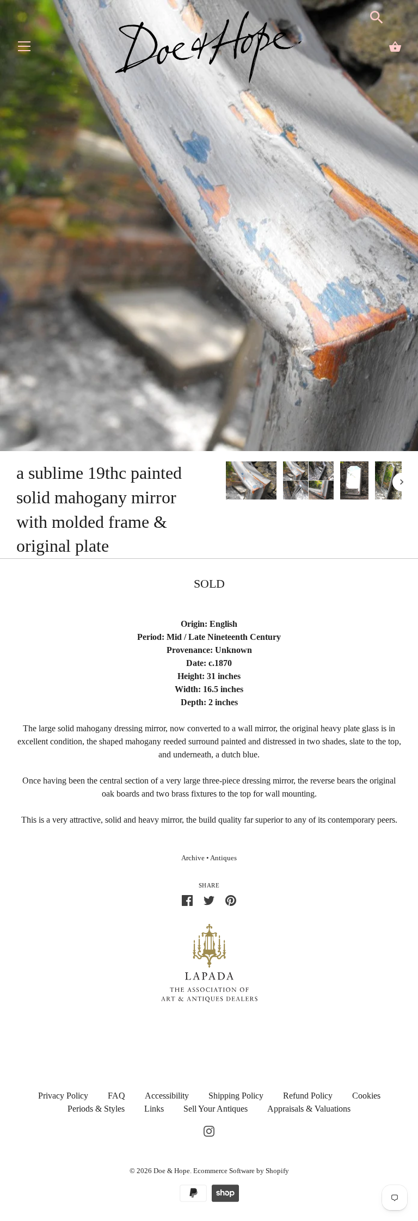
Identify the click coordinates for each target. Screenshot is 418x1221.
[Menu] (24, 49)
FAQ (116, 1095)
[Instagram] (209, 1130)
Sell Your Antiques (215, 1108)
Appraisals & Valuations (309, 1108)
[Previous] (225, 482)
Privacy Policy (63, 1095)
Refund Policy (308, 1095)
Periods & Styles (96, 1108)
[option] (251, 482)
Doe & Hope (171, 1171)
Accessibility (167, 1095)
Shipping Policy (235, 1095)
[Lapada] (209, 962)
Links (154, 1108)
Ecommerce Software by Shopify (241, 1171)
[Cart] (395, 46)
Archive (193, 858)
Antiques (223, 858)
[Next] (402, 482)
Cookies (366, 1095)
